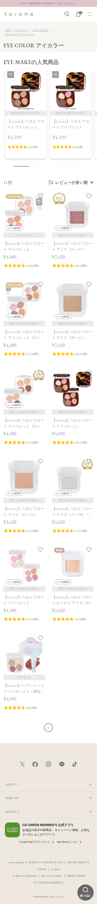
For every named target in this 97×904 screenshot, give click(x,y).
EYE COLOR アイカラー (20, 34)
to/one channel (16, 862)
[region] (48, 116)
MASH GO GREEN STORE (45, 862)
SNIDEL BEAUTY (78, 862)
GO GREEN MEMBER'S (48, 882)
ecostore (55, 869)
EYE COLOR (40, 30)
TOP (8, 30)
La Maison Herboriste (24, 876)
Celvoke (41, 869)
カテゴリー (21, 30)
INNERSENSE (76, 876)
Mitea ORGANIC (51, 876)
